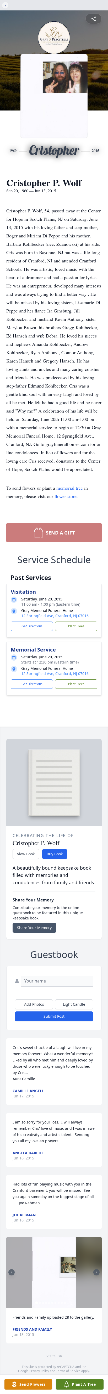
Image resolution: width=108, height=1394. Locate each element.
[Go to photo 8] (59, 1303)
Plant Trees (76, 626)
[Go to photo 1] (36, 1302)
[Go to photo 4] (46, 1303)
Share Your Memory (34, 927)
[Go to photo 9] (62, 1303)
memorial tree (69, 488)
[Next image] (96, 1272)
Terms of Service (68, 1371)
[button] (54, 1272)
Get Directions (31, 626)
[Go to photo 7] (56, 1303)
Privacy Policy (39, 1371)
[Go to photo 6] (52, 1303)
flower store (66, 496)
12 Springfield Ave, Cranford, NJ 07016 (55, 615)
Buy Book (55, 853)
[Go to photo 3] (43, 1303)
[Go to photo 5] (49, 1303)
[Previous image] (11, 1272)
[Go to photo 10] (65, 1303)
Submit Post (54, 1016)
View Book (26, 853)
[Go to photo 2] (40, 1303)
